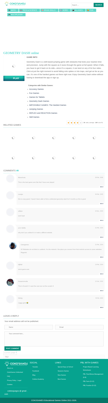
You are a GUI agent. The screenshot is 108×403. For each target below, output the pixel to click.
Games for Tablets (37, 97)
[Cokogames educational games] (15, 4)
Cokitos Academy (38, 379)
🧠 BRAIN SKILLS (48, 10)
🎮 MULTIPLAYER (15, 15)
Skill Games (34, 117)
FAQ (8, 376)
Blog (33, 375)
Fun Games (34, 93)
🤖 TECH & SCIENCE (28, 10)
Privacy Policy (11, 380)
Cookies (9, 384)
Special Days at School (65, 367)
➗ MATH (12, 10)
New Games (62, 375)
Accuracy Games (36, 89)
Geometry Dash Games (39, 101)
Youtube (35, 367)
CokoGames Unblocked (15, 372)
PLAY (15, 78)
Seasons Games (63, 371)
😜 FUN (90, 10)
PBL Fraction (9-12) (89, 385)
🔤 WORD (64, 10)
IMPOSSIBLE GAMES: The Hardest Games (47, 105)
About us (10, 368)
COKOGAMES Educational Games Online (49, 400)
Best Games (62, 379)
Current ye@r (10, 353)
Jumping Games (36, 109)
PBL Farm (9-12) (88, 381)
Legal (19, 380)
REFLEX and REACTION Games (43, 113)
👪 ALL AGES (77, 10)
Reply (102, 186)
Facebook (35, 371)
